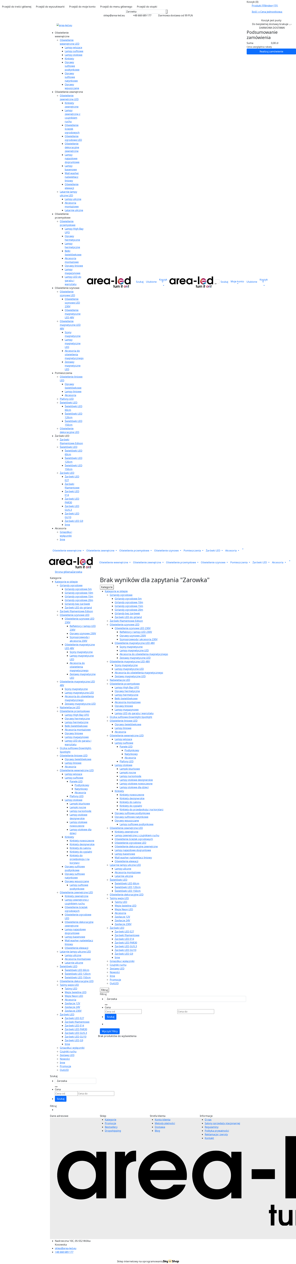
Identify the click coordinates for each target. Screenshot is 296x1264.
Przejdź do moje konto (82, 6)
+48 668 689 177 (64, 1252)
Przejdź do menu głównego (116, 6)
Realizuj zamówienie (271, 51)
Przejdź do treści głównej (16, 6)
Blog (157, 1130)
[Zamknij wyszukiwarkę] (170, 12)
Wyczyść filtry (110, 1031)
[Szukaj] (56, 1086)
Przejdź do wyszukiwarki (50, 6)
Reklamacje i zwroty (216, 1134)
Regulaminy (211, 1127)
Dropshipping (113, 1130)
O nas (208, 1119)
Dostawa (160, 1127)
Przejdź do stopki (147, 6)
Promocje (110, 1123)
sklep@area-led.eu (65, 1248)
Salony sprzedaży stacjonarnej (222, 1123)
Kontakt (209, 1138)
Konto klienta (162, 1119)
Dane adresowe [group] (59, 1116)
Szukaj (60, 1098)
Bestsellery (111, 1127)
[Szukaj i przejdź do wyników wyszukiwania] (166, 12)
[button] (69, 92)
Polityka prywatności (217, 1130)
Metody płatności (165, 1123)
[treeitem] (66, 581)
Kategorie (110, 1119)
